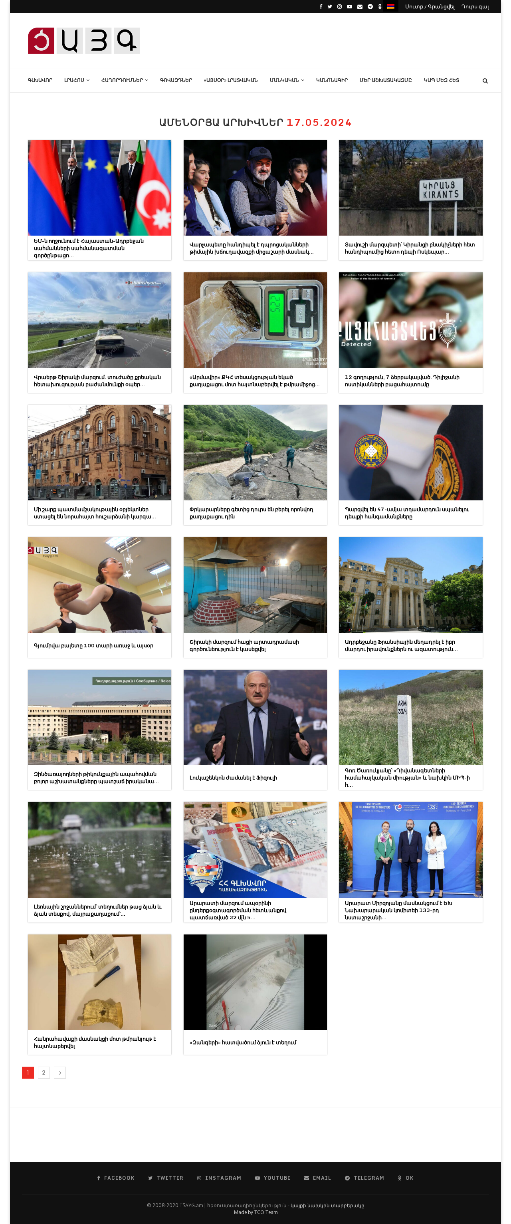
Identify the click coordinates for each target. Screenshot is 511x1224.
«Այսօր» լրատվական (231, 80)
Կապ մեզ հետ (441, 80)
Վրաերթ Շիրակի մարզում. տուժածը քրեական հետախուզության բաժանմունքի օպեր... (97, 381)
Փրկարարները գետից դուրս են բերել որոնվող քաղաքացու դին (251, 513)
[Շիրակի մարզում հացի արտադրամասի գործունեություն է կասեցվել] (255, 585)
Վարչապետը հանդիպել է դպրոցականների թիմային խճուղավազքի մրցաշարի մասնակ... (252, 248)
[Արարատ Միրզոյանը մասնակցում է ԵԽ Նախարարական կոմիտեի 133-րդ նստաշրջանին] (410, 849)
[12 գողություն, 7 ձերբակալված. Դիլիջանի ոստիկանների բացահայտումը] (410, 320)
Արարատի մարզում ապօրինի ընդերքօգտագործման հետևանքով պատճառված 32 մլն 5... (238, 910)
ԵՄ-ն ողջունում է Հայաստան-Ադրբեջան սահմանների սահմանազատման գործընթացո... (89, 248)
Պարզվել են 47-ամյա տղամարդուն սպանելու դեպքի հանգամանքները (407, 513)
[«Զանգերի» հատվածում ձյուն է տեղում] (255, 982)
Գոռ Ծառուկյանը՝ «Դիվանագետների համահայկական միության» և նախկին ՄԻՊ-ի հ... (407, 777)
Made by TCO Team (255, 1212)
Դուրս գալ (475, 6)
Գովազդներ (176, 80)
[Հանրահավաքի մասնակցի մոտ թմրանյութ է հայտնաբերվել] (99, 982)
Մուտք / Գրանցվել (430, 6)
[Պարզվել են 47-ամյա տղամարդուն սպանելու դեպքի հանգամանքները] (410, 452)
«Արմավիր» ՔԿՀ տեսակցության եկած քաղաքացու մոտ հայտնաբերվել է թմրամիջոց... (255, 381)
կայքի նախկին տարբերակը (327, 1205)
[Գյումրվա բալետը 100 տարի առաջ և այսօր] (99, 585)
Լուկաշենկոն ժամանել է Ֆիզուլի (233, 777)
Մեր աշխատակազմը (386, 80)
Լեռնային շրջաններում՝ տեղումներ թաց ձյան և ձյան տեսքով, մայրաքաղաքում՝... (98, 910)
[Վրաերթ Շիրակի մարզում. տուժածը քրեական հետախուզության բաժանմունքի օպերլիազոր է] (99, 320)
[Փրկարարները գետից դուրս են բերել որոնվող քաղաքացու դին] (255, 452)
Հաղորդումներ (122, 80)
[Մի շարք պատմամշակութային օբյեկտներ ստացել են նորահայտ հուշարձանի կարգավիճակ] (99, 452)
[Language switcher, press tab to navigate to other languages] (390, 6)
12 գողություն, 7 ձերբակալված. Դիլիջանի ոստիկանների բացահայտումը (402, 381)
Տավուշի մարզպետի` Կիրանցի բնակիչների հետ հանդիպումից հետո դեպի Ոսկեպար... (410, 248)
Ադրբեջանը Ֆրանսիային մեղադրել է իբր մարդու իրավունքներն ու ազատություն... (401, 645)
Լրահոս (74, 80)
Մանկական (284, 80)
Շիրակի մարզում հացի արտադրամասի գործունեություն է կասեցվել (244, 645)
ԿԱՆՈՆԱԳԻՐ (332, 80)
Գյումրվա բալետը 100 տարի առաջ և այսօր (93, 645)
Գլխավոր (40, 80)
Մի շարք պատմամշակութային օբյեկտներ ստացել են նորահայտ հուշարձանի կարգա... (95, 513)
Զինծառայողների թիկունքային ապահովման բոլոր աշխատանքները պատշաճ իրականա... (96, 778)
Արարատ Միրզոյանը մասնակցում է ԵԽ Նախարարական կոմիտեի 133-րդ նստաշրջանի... (398, 910)
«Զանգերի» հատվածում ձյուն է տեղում (243, 1042)
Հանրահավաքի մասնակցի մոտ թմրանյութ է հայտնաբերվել (95, 1042)
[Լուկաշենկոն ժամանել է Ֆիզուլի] (255, 717)
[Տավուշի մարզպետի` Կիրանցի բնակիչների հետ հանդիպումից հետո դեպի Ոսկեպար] (410, 188)
